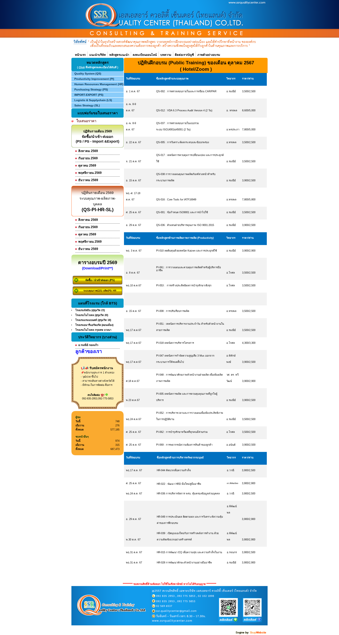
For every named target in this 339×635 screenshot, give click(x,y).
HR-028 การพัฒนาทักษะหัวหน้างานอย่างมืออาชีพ (184, 562)
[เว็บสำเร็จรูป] (251, 633)
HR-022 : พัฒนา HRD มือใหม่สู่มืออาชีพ (179, 483)
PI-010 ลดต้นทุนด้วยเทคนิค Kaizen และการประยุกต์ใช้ (186, 250)
